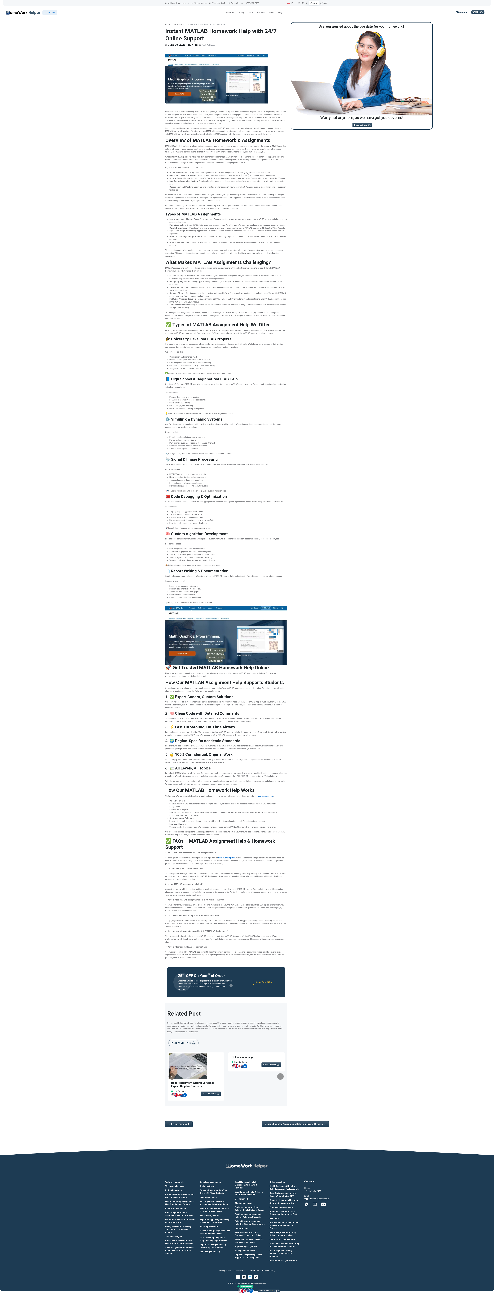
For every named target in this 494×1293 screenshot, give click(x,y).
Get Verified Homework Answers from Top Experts (180, 1221)
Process (261, 12)
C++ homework (241, 1199)
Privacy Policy (225, 1270)
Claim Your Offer (263, 982)
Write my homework (174, 1182)
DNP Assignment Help (210, 1252)
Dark (325, 3)
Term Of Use (254, 1270)
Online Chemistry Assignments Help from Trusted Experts (179, 1203)
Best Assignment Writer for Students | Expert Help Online (248, 1234)
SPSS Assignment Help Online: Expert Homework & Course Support (179, 1250)
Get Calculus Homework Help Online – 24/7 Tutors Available (179, 1242)
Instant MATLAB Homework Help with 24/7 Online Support (180, 1196)
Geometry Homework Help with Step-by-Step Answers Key (284, 1201)
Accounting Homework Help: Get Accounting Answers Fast (283, 1212)
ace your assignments (263, 796)
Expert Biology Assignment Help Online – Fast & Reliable (215, 1221)
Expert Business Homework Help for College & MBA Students (284, 1245)
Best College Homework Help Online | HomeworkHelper (283, 1234)
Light (314, 3)
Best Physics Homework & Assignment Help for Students (214, 1203)
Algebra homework (243, 1203)
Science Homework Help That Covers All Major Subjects (213, 1191)
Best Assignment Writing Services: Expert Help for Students (192, 1084)
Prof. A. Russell (209, 45)
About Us (230, 12)
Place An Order (209, 1094)
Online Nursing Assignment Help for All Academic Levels (215, 1232)
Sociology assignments (210, 1182)
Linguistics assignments (176, 1208)
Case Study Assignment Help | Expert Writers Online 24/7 (283, 1194)
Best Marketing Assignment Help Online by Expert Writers (213, 1239)
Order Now (477, 12)
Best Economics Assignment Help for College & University (248, 1215)
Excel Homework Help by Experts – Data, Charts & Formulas (246, 1185)
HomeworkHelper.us (226, 858)
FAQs (251, 12)
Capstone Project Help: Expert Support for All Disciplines (248, 1256)
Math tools (274, 1218)
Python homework (173, 1190)
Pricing (241, 12)
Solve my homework (209, 1227)
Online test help (207, 1186)
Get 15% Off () (267, 1291)
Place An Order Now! (182, 1043)
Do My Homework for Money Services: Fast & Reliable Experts (178, 1230)
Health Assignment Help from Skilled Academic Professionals (284, 1187)
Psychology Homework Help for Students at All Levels (249, 1241)
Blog (280, 12)
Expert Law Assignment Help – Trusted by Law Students (214, 1246)
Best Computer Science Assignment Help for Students (179, 1214)
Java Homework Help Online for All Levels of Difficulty (249, 1193)
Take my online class (174, 1186)
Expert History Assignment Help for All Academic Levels (214, 1210)
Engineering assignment (246, 1246)
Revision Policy (268, 1270)
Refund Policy (239, 1270)
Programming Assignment (281, 1207)
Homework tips (241, 1228)
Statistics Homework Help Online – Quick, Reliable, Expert (249, 1208)
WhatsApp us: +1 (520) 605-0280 (245, 3)
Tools (271, 12)
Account (463, 12)
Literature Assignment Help (282, 1239)
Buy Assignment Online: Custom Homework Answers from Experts (284, 1225)
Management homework (246, 1250)
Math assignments (208, 1197)
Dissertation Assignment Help (283, 1260)
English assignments (209, 1215)
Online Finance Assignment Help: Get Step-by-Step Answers (249, 1222)
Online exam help (277, 1182)
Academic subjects (174, 1236)
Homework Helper (242, 1283)
